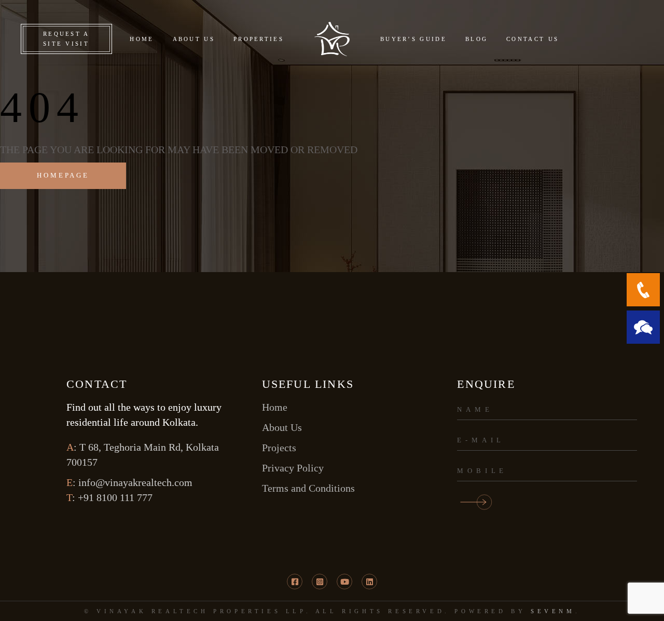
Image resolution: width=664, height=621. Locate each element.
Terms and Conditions (308, 488)
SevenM (553, 611)
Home (274, 407)
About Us (282, 427)
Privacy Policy (293, 468)
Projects (279, 447)
